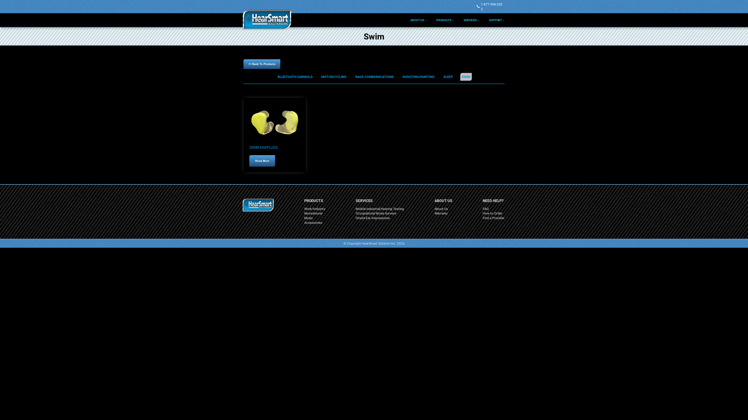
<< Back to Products (261, 64)
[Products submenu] (453, 20)
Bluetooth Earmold (295, 76)
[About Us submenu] (426, 20)
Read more (265, 163)
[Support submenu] (504, 20)
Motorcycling (334, 76)
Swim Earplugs (263, 147)
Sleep (448, 76)
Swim (466, 76)
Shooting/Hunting (418, 76)
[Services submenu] (478, 20)
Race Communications (374, 76)
